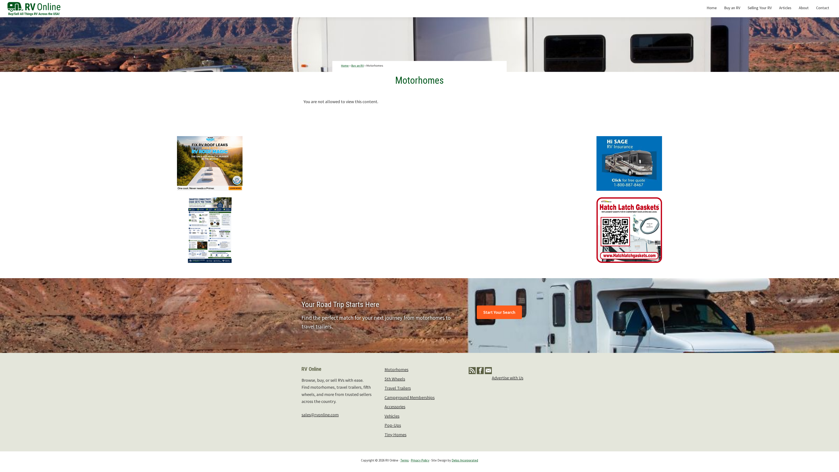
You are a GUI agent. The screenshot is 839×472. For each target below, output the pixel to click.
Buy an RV (357, 66)
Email (488, 370)
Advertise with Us (507, 377)
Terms (404, 460)
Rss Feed (472, 370)
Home (345, 66)
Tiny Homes (395, 434)
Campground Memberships (410, 397)
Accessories (395, 406)
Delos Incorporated (465, 460)
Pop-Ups (393, 425)
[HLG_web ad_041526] (629, 200)
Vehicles (392, 416)
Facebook (480, 370)
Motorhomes (396, 369)
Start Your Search (499, 312)
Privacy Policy (420, 460)
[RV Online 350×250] (210, 139)
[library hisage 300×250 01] (629, 139)
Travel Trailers (398, 388)
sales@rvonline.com (320, 414)
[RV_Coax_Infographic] (210, 200)
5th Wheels (395, 379)
